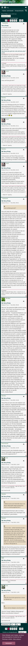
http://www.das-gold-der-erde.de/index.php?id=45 (14, 52)
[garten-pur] (14, 3)
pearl (7, 71)
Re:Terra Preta (6, 76)
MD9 (3, 558)
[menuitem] (6, 7)
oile (7, 457)
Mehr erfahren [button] (17, 639)
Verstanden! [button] (9, 643)
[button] (6, 20)
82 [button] (20, 20)
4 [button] (14, 20)
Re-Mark (8, 298)
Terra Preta (4, 14)
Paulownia (5, 23)
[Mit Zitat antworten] (24, 24)
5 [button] (16, 20)
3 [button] (12, 20)
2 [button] (10, 20)
